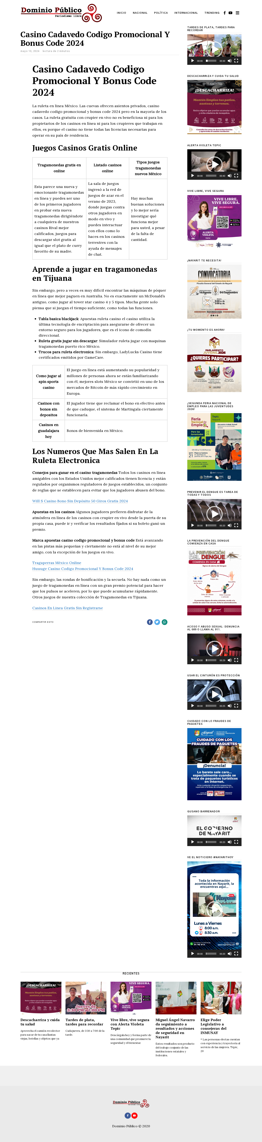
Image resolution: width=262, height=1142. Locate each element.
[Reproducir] (193, 61)
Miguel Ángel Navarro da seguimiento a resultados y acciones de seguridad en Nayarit (175, 1028)
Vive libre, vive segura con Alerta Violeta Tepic (130, 1024)
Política (161, 13)
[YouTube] (230, 12)
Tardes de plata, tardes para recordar (84, 1021)
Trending (212, 13)
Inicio (121, 13)
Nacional (140, 13)
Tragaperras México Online (56, 562)
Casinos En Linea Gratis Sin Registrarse (67, 608)
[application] (214, 49)
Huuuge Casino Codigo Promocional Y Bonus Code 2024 (82, 568)
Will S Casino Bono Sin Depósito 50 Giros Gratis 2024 (80, 501)
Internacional (186, 13)
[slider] (211, 61)
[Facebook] (224, 12)
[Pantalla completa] (236, 61)
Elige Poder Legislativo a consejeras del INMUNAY (213, 1026)
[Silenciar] (230, 61)
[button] (214, 49)
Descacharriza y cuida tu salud (40, 1021)
